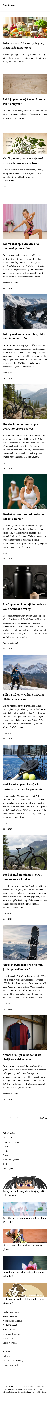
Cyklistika (7, 463)
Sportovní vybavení (10, 283)
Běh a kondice (8, 124)
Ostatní (5, 186)
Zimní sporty (7, 373)
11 (33, 1118)
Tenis (5, 553)
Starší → (43, 1118)
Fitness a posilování (10, 643)
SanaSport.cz (9, 5)
